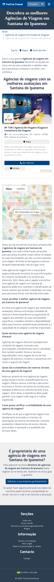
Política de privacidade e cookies (27, 546)
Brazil (5, 31)
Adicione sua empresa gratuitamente (27, 526)
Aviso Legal (27, 543)
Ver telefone (28, 163)
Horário (15, 168)
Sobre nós (27, 520)
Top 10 (13, 50)
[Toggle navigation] (49, 4)
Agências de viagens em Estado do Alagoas (27, 34)
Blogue (27, 528)
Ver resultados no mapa (27, 212)
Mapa (28, 141)
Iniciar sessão (27, 523)
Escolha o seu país (28, 572)
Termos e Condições (27, 541)
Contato (27, 558)
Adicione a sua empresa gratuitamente (27, 481)
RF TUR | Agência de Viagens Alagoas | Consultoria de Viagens (26, 129)
